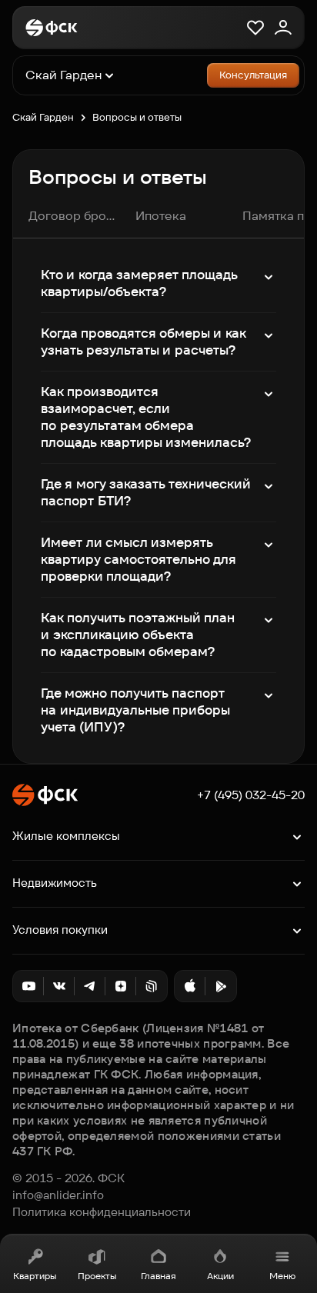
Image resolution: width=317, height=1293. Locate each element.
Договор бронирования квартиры (72, 216)
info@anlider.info (58, 1195)
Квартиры (34, 1275)
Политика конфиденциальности (101, 1212)
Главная (158, 1275)
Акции (220, 1275)
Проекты (97, 1275)
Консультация (253, 75)
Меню (282, 1275)
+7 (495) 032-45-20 (251, 795)
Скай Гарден (43, 117)
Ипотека (160, 216)
